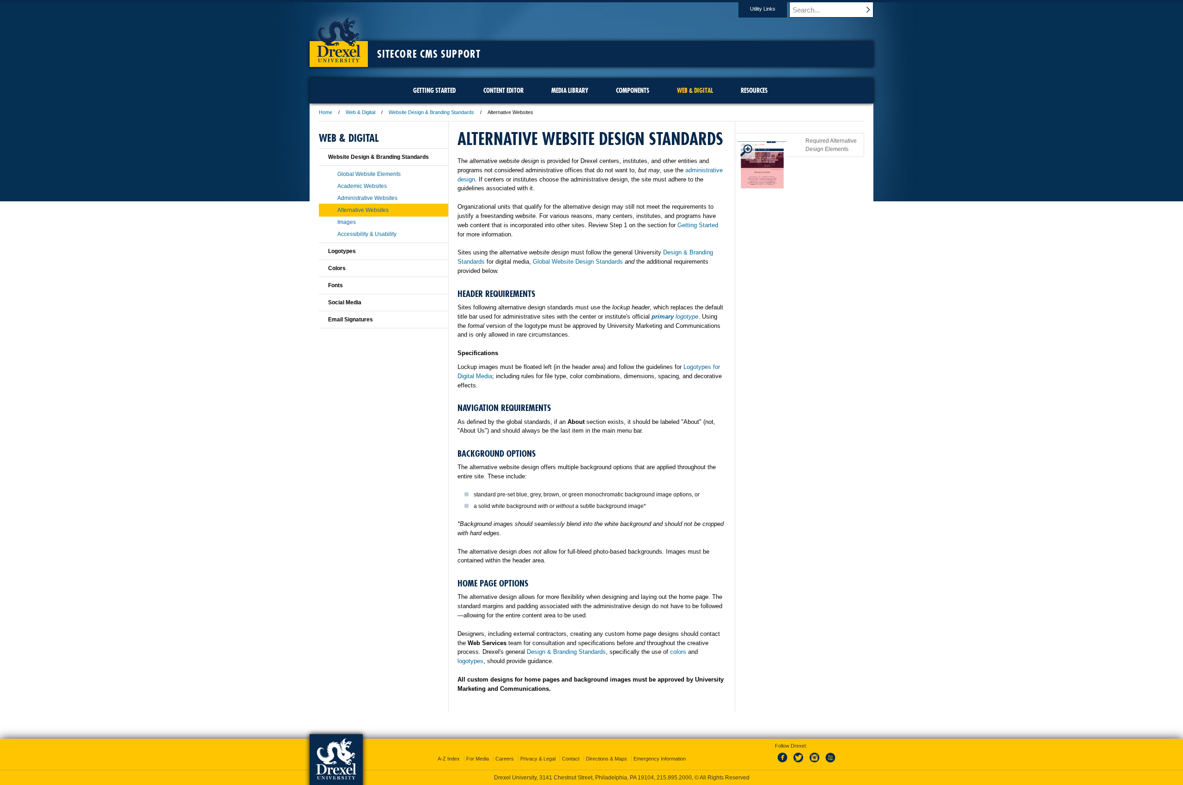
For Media (477, 758)
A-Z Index (449, 758)
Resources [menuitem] (754, 90)
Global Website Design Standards (578, 261)
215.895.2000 (674, 777)
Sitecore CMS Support (429, 54)
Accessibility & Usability (366, 234)
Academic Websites (362, 186)
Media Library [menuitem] (569, 90)
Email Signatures (350, 319)
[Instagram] (815, 763)
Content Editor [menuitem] (503, 90)
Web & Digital (360, 112)
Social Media (344, 302)
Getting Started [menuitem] (434, 90)
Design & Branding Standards (566, 651)
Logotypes (342, 251)
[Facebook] (784, 763)
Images (346, 222)
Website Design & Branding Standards (431, 112)
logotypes (470, 661)
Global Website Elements (369, 174)
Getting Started (697, 225)
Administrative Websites (367, 198)
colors (678, 651)
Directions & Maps (606, 758)
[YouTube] (830, 763)
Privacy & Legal (537, 758)
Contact (570, 758)
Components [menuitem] (632, 90)
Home (325, 112)
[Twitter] (799, 763)
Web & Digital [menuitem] (695, 90)
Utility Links (762, 9)
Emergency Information (660, 758)
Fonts (335, 285)
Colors (337, 268)
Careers (504, 758)
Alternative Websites (363, 210)
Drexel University (339, 37)
